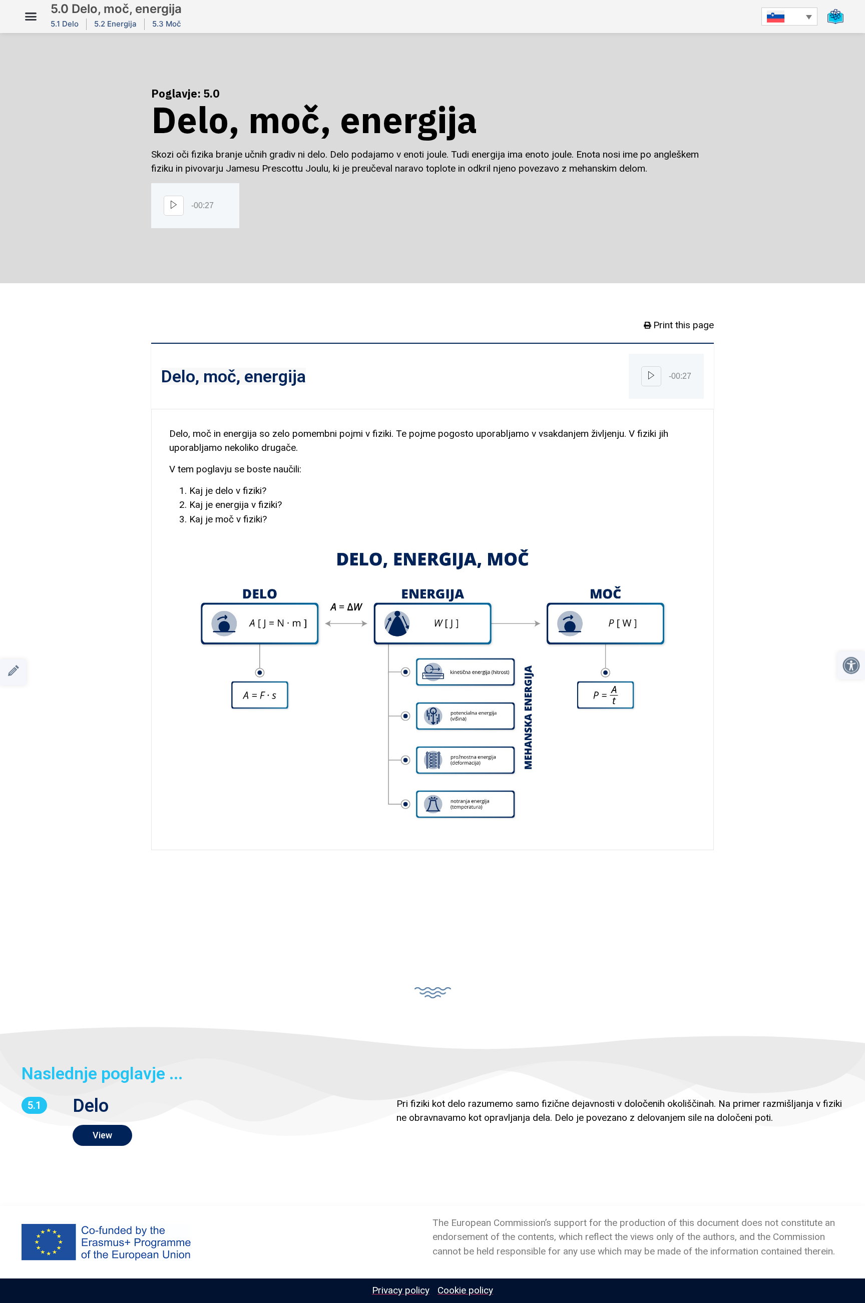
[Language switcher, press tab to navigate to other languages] (789, 16)
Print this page (683, 325)
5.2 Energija (115, 24)
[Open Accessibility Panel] (851, 666)
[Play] (174, 206)
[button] (31, 16)
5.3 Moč (166, 24)
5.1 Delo (65, 24)
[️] (13, 672)
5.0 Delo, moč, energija (116, 9)
